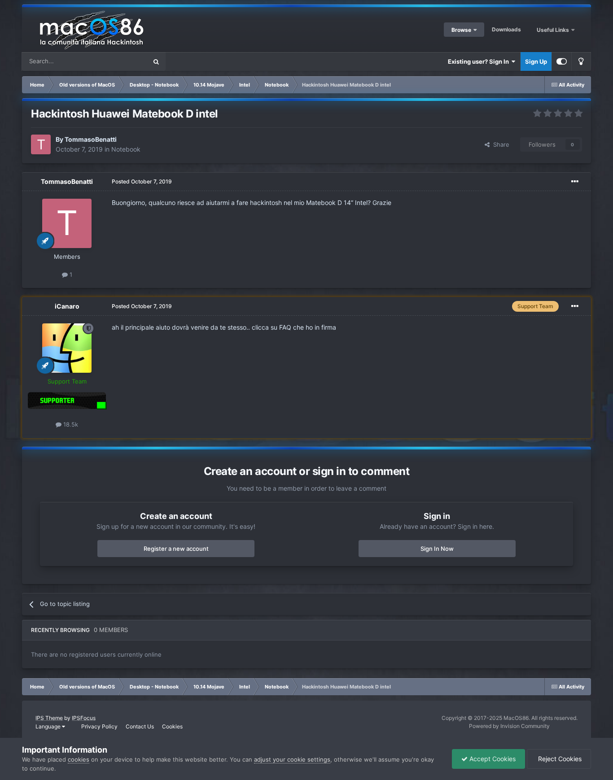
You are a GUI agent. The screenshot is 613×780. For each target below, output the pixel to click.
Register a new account (176, 548)
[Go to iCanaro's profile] (67, 348)
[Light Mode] (581, 61)
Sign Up (536, 61)
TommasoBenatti (91, 139)
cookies (78, 759)
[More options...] (575, 181)
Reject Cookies (559, 759)
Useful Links (553, 29)
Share (499, 144)
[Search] (156, 61)
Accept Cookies (492, 759)
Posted (142, 181)
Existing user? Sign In (480, 61)
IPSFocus (84, 718)
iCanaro (67, 306)
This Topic (122, 61)
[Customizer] (561, 61)
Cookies (172, 726)
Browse (461, 29)
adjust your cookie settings (292, 759)
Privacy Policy (99, 726)
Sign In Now (437, 548)
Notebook (125, 149)
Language (48, 726)
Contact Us (140, 726)
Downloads (506, 29)
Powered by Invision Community (509, 726)
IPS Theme (49, 718)
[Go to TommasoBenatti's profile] (41, 144)
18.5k (69, 424)
